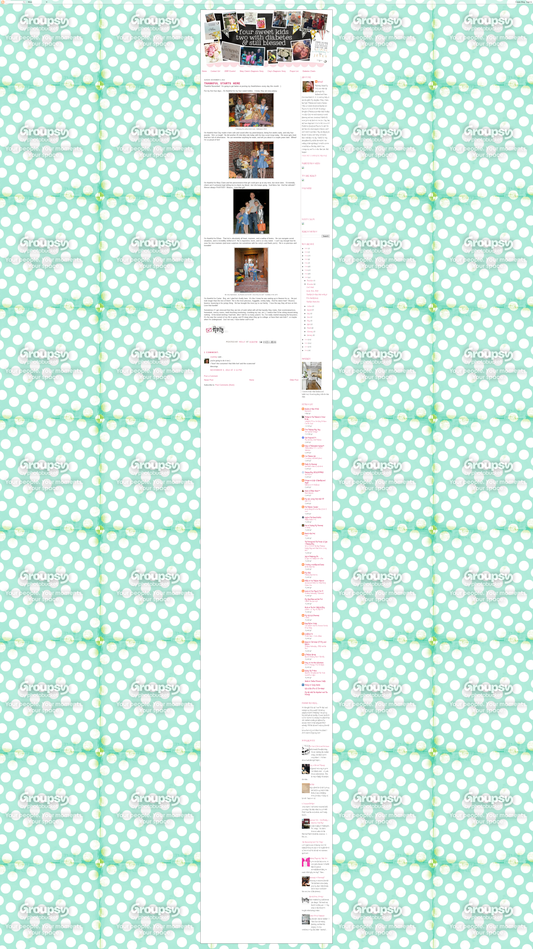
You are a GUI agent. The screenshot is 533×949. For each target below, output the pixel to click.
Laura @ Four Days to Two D (314, 591)
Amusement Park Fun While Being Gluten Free (315, 584)
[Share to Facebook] (272, 342)
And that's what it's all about (314, 466)
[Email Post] (260, 342)
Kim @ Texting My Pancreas (314, 525)
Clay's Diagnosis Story (277, 71)
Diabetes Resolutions (311, 575)
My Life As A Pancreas (312, 615)
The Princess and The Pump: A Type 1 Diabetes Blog (316, 542)
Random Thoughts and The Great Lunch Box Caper (315, 674)
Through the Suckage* (311, 432)
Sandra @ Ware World (312, 409)
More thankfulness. (312, 298)
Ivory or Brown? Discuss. (317, 765)
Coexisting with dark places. (313, 458)
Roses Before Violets (311, 623)
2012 (306, 277)
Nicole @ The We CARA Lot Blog (315, 607)
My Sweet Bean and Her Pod (313, 599)
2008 (306, 350)
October (309, 306)
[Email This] (264, 342)
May (309, 320)
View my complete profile (314, 155)
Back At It (308, 411)
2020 (306, 248)
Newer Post (208, 380)
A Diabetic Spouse (310, 654)
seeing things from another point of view (315, 510)
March (309, 328)
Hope (306, 535)
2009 (306, 347)
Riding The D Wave (311, 670)
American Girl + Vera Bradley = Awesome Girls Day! (319, 821)
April (309, 324)
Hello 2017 (308, 501)
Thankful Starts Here (313, 301)
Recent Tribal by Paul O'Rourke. (315, 657)
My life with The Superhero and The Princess (316, 693)
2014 (306, 270)
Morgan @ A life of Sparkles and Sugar (315, 481)
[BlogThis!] (267, 342)
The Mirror (308, 474)
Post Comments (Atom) (224, 385)
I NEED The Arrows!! (311, 601)
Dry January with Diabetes (313, 440)
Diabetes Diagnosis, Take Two (318, 858)
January (310, 335)
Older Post (294, 380)
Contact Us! (215, 71)
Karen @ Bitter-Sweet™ (312, 491)
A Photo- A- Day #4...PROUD (314, 609)
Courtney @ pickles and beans (314, 564)
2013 (306, 273)
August (309, 310)
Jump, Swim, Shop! (312, 291)
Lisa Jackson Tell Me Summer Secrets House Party (316, 626)
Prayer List (294, 71)
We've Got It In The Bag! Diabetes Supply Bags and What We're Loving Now (316, 548)
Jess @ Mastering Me (311, 556)
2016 (306, 263)
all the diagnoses (310, 567)
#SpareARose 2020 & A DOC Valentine (314, 449)
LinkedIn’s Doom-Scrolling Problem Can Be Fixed (315, 422)
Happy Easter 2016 (310, 519)
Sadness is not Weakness (312, 485)
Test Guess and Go (310, 437)
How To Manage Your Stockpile (314, 665)
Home (204, 71)
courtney (213, 357)
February (310, 331)
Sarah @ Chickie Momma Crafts (315, 681)
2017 (306, 259)
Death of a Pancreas (311, 464)
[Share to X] (269, 342)
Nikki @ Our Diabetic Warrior (314, 580)
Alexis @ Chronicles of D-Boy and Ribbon (315, 643)
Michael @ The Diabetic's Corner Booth (315, 418)
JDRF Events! (230, 71)
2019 (306, 252)
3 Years (307, 617)
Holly (320, 82)
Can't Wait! (310, 287)
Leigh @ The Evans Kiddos (313, 517)
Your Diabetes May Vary (312, 429)
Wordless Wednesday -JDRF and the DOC (315, 647)
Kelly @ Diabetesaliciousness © (314, 446)
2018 (306, 255)
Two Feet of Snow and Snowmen (319, 746)
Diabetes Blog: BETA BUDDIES (314, 472)
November (310, 284)
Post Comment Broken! (307, 803)
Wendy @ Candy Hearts (312, 685)
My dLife (308, 572)
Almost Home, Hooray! (316, 896)
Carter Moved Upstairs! (316, 915)
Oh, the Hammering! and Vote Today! (311, 842)
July (308, 313)
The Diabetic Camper (311, 507)
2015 (306, 266)
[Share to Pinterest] (275, 342)
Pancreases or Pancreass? (317, 877)
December (310, 280)
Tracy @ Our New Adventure (314, 662)
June (309, 317)
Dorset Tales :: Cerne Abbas (313, 636)
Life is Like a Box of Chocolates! (314, 688)
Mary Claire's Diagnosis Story (252, 71)
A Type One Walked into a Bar (314, 558)
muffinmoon (309, 634)
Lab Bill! (311, 784)
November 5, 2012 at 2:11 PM (226, 370)
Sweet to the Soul (310, 533)
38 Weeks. (308, 527)
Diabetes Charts (309, 71)
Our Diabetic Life (310, 456)
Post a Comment (211, 376)
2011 (306, 339)
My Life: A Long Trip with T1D (314, 499)
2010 (306, 343)
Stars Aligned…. (309, 493)
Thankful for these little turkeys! (316, 294)
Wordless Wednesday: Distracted (314, 593)
